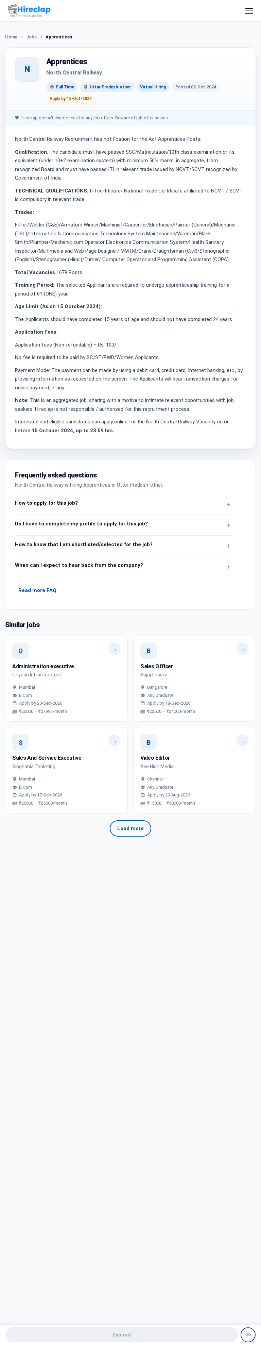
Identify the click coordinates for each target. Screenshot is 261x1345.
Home (11, 36)
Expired (121, 1335)
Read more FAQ (37, 590)
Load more (130, 828)
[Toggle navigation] (249, 11)
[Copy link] (248, 1334)
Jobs (31, 36)
